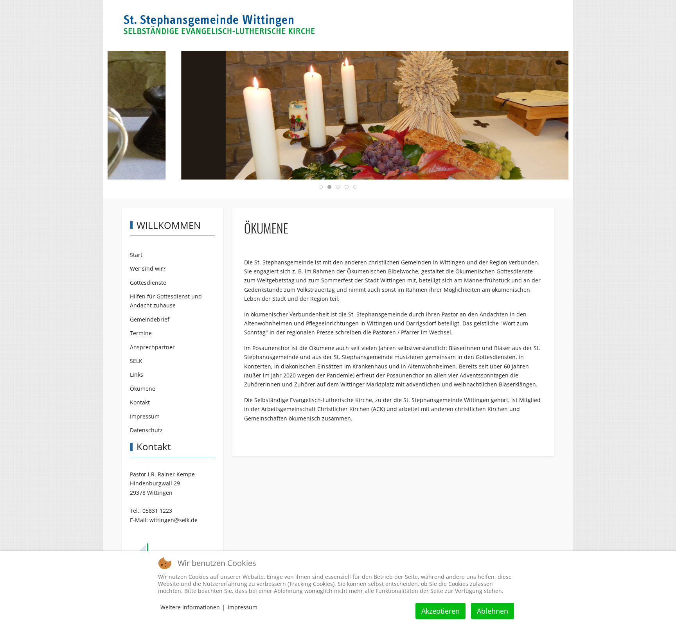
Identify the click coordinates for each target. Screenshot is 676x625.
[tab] (321, 187)
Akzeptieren (440, 611)
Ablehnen (492, 611)
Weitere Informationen (190, 607)
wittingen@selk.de (173, 520)
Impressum (242, 607)
